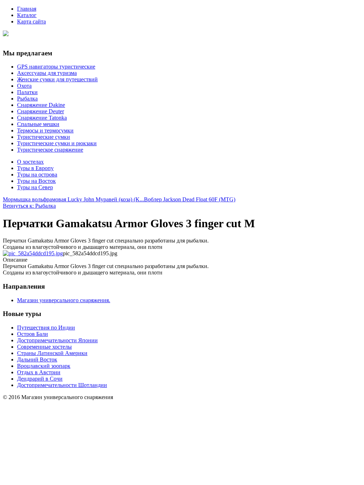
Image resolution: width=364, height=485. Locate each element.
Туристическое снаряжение (50, 150)
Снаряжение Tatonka (42, 118)
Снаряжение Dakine (41, 105)
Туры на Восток (36, 181)
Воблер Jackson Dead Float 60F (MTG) (189, 199)
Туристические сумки (43, 137)
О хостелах (30, 162)
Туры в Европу (35, 168)
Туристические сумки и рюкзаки (57, 143)
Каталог (27, 15)
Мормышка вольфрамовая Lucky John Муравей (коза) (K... (73, 199)
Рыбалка (27, 99)
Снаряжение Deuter (40, 111)
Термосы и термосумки (45, 130)
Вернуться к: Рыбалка (29, 206)
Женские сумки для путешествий (57, 79)
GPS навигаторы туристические (56, 67)
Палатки (27, 92)
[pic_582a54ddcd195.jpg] (33, 253)
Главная (26, 9)
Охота (24, 86)
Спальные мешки (38, 124)
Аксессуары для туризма (47, 73)
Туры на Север (35, 187)
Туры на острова (37, 174)
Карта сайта (31, 21)
